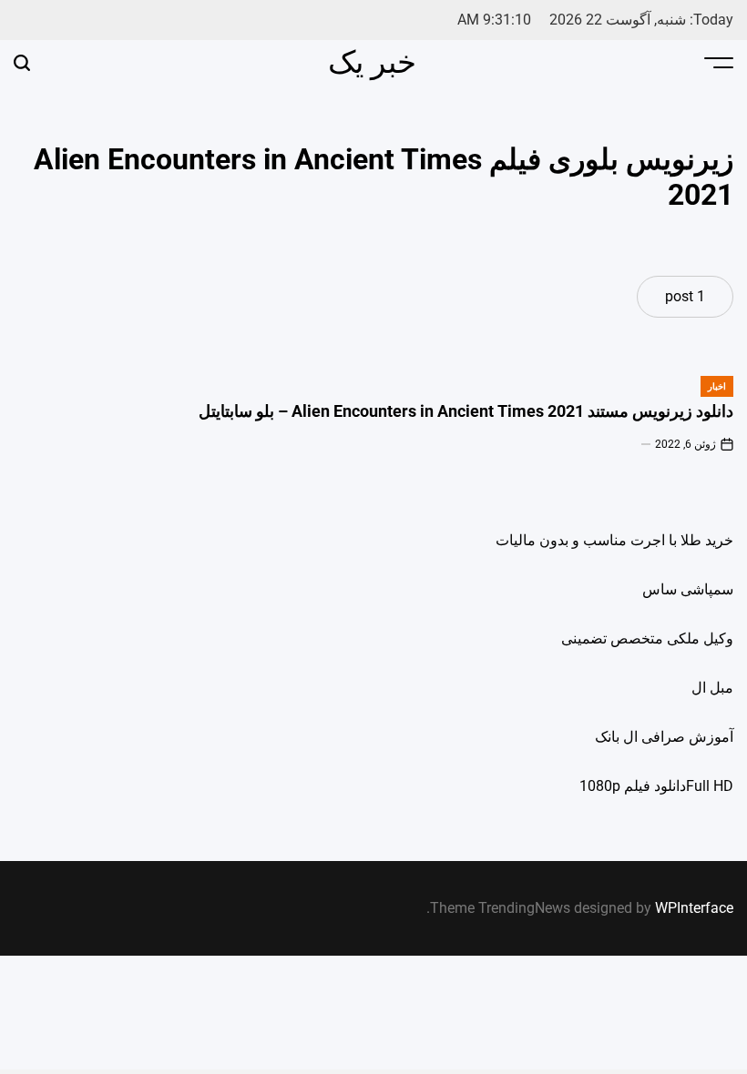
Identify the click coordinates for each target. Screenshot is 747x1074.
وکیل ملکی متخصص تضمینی (647, 638)
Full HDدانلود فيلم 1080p (656, 786)
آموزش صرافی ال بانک (664, 736)
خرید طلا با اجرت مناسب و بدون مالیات (614, 540)
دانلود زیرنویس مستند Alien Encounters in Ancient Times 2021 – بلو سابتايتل (466, 411)
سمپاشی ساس (687, 589)
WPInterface (694, 908)
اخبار (717, 386)
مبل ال (712, 687)
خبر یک (372, 61)
